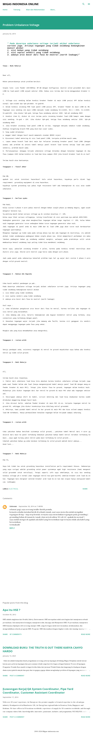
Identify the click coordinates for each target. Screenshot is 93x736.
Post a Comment (17, 676)
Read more (85, 634)
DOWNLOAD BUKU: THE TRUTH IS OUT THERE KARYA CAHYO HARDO (43, 649)
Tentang (16, 10)
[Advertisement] (46, 578)
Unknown (13, 506)
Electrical (13, 489)
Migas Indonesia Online (21, 4)
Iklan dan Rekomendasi (35, 10)
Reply (12, 528)
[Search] (83, 4)
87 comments (15, 634)
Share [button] (85, 489)
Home (5, 10)
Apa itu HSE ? (11, 610)
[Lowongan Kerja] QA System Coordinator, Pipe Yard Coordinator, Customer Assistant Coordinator (38, 690)
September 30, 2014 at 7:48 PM (31, 506)
